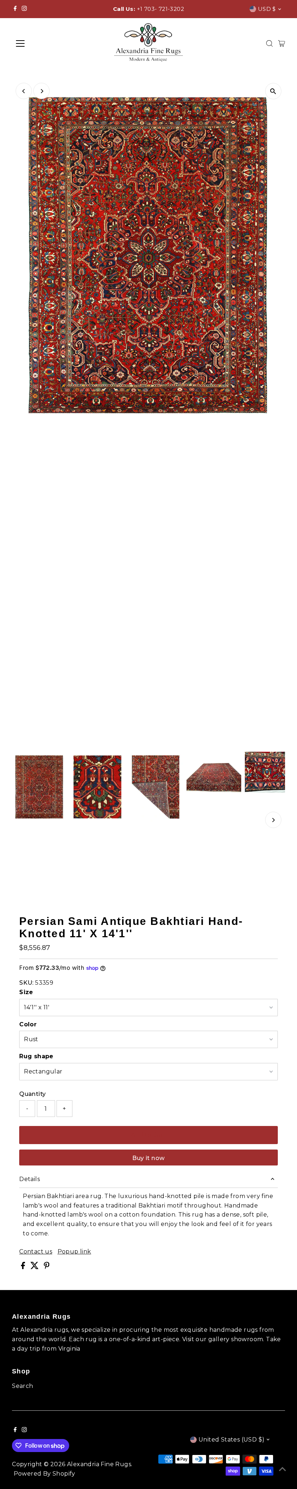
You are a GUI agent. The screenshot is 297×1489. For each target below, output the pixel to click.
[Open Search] (269, 43)
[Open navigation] (44, 43)
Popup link (74, 1252)
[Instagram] (24, 9)
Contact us (35, 1252)
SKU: (26, 982)
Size (26, 992)
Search (22, 1385)
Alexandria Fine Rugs (99, 1464)
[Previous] (24, 91)
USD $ (267, 8)
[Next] (41, 91)
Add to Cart (148, 1134)
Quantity (32, 1093)
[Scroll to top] (282, 1469)
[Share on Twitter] (35, 1267)
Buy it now (148, 1158)
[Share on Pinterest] (47, 1267)
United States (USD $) (231, 1439)
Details (29, 1179)
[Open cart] (281, 43)
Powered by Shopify (44, 1473)
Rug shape (36, 1056)
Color (28, 1024)
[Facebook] (15, 9)
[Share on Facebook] (23, 1267)
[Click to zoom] (273, 91)
